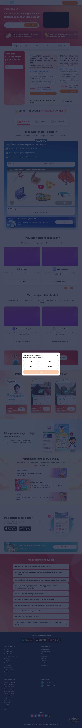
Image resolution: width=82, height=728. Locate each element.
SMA (31, 366)
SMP (49, 361)
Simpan (41, 372)
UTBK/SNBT (49, 366)
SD (31, 361)
